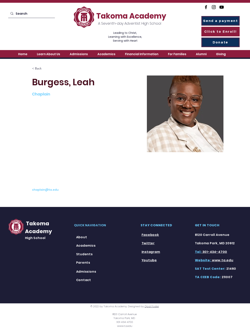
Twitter (148, 243)
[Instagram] (213, 7)
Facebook (150, 235)
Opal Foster (152, 306)
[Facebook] (206, 7)
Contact (83, 280)
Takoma (37, 223)
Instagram (151, 252)
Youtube (149, 260)
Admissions (86, 271)
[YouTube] (221, 7)
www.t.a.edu (124, 326)
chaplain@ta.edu (45, 190)
